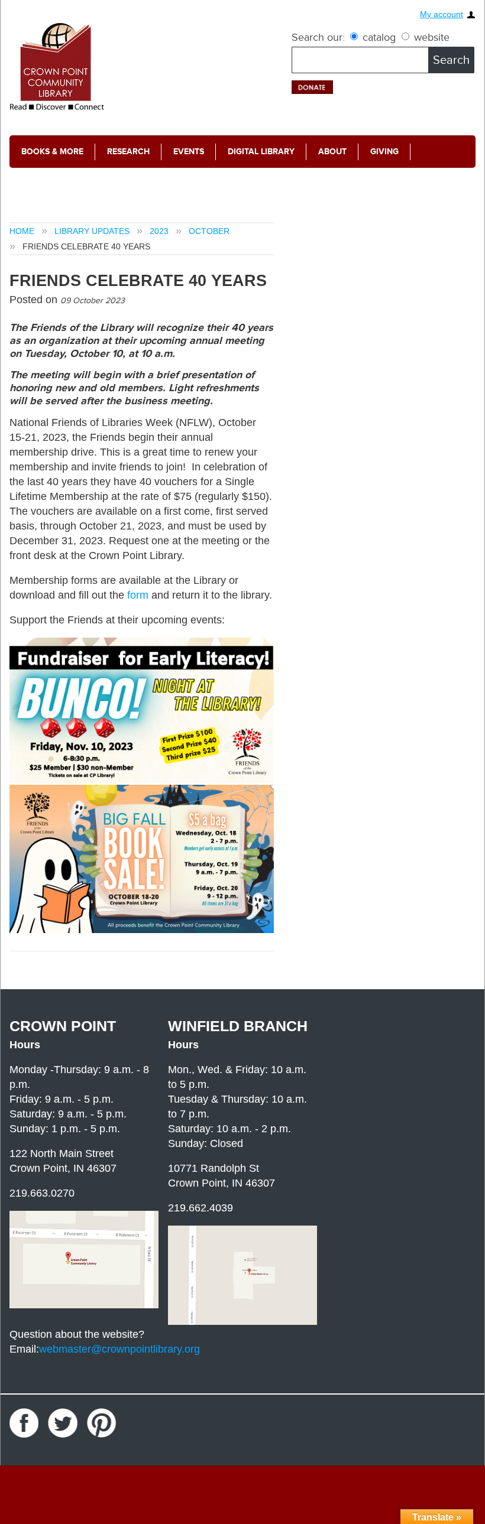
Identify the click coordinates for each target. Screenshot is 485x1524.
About (332, 152)
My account (441, 14)
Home (21, 231)
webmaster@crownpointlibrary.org (119, 1349)
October (209, 231)
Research (128, 152)
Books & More (52, 152)
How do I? (42, 184)
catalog (379, 37)
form (139, 595)
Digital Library (261, 152)
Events (188, 152)
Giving (384, 152)
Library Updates (92, 231)
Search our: (318, 37)
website (430, 37)
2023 (159, 231)
